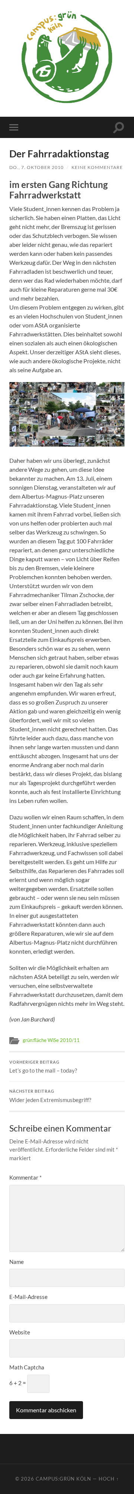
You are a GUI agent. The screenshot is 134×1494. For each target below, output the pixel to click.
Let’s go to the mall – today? (43, 1067)
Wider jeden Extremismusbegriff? (50, 1096)
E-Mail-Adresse (28, 1296)
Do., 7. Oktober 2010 (36, 167)
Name (16, 1261)
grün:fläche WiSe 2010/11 (51, 1040)
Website (19, 1332)
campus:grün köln (63, 1479)
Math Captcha (26, 1367)
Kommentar (25, 1177)
